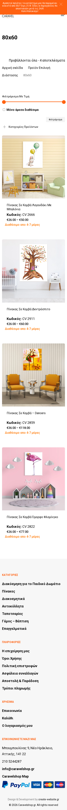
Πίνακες (8, 591)
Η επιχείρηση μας (16, 651)
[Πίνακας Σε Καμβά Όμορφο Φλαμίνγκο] (33, 478)
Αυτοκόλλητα (13, 606)
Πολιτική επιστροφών (19, 666)
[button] (61, 4)
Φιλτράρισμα (55, 119)
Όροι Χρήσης (12, 658)
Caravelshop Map (15, 776)
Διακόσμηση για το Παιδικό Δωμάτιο (31, 584)
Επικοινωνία (12, 711)
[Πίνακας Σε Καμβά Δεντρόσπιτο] (33, 270)
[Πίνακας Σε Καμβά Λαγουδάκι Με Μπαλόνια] (33, 166)
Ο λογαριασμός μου (17, 726)
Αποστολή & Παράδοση (20, 681)
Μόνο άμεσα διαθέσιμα (23, 110)
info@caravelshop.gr (18, 769)
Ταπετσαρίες (12, 614)
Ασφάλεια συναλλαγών (20, 673)
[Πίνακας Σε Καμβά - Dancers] (33, 374)
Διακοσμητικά (13, 599)
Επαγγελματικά (14, 629)
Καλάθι (7, 718)
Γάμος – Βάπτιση (15, 621)
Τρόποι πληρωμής (16, 688)
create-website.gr (48, 799)
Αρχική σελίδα (12, 68)
